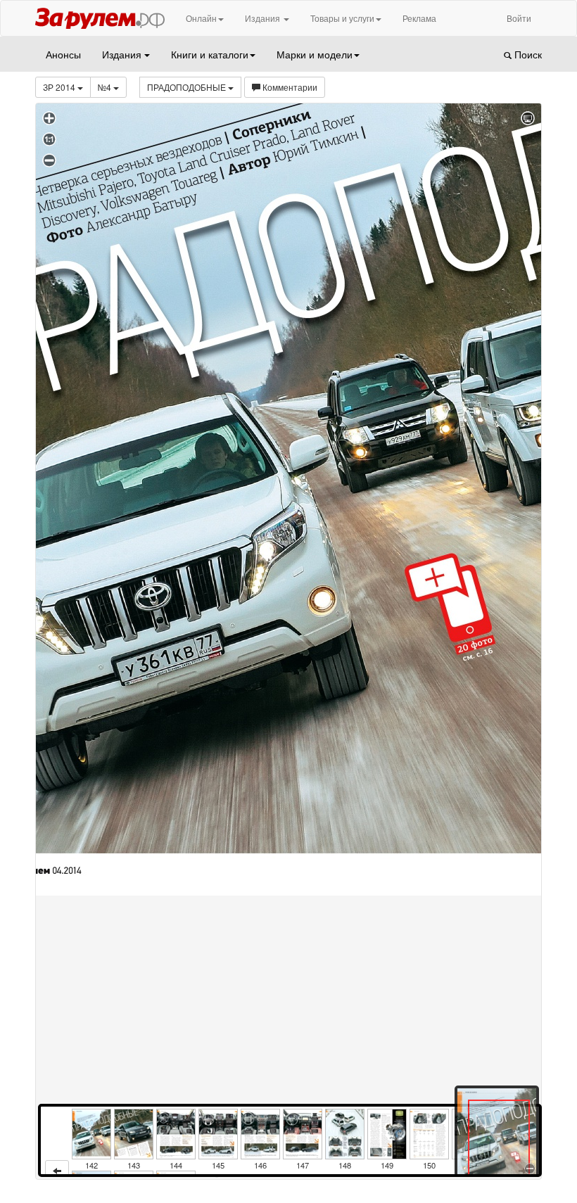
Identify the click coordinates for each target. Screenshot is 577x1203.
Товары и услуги (342, 18)
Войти (519, 18)
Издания (263, 18)
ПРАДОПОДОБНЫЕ (187, 87)
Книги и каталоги (209, 54)
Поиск (527, 54)
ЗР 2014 (60, 87)
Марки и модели (315, 54)
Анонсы (63, 54)
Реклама (419, 18)
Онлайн (201, 18)
